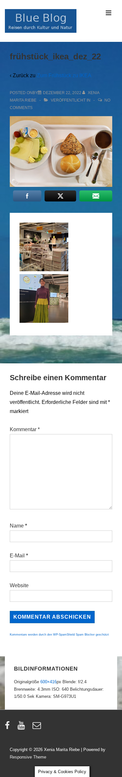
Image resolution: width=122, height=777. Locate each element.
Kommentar (25, 429)
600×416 (48, 681)
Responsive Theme (28, 757)
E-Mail (17, 555)
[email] (38, 727)
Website (19, 585)
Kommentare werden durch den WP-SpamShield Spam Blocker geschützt (59, 634)
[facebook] (9, 727)
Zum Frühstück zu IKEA (64, 75)
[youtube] (23, 727)
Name (17, 525)
